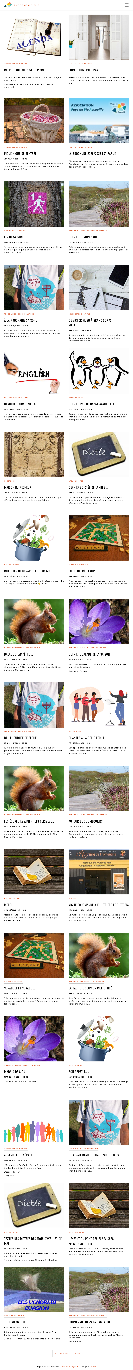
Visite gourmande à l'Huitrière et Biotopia (99, 904)
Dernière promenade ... (84, 236)
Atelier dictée (76, 481)
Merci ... (9, 904)
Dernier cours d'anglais (21, 403)
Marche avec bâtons (14, 230)
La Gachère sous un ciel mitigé (90, 988)
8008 (93, 1367)
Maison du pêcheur (17, 487)
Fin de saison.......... (16, 236)
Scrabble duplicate (79, 564)
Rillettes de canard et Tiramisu (27, 570)
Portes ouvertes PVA (83, 69)
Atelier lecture (12, 898)
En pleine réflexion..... (84, 570)
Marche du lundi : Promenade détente (88, 230)
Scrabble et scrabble (19, 988)
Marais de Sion (14, 1071)
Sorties (73, 898)
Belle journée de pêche (20, 737)
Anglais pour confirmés (16, 397)
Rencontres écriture (79, 314)
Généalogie (10, 481)
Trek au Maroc (14, 1322)
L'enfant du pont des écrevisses (91, 1238)
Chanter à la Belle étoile (86, 737)
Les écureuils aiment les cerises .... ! (29, 821)
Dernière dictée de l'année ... (88, 487)
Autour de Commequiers (86, 821)
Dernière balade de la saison (89, 654)
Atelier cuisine (11, 564)
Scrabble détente (13, 982)
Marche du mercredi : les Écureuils (22, 648)
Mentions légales (70, 1367)
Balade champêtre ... (18, 654)
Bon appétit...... (79, 1071)
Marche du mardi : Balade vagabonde (87, 648)
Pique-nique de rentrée (20, 153)
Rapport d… (32, 1170)
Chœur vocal (75, 731)
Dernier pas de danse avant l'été (91, 403)
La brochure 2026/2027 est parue (92, 153)
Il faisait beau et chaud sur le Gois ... (95, 1155)
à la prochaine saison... (20, 320)
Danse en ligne (76, 397)
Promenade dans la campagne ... (91, 1322)
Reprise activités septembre (24, 69)
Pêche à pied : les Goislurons (19, 314)
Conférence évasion (14, 1316)
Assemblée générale (18, 1155)
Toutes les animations (16, 64)
